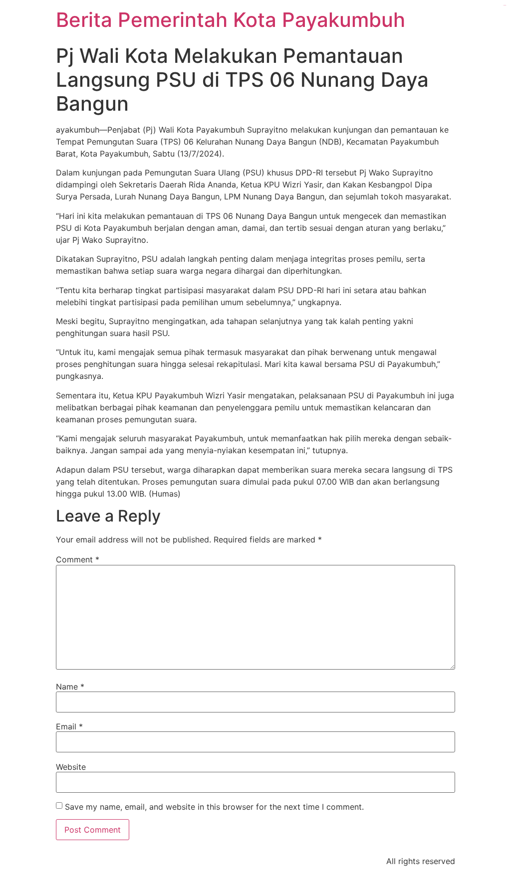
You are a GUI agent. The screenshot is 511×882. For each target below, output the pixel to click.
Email (69, 726)
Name (70, 687)
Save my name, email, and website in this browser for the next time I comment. (214, 807)
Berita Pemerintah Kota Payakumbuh (230, 19)
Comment (77, 559)
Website (71, 767)
